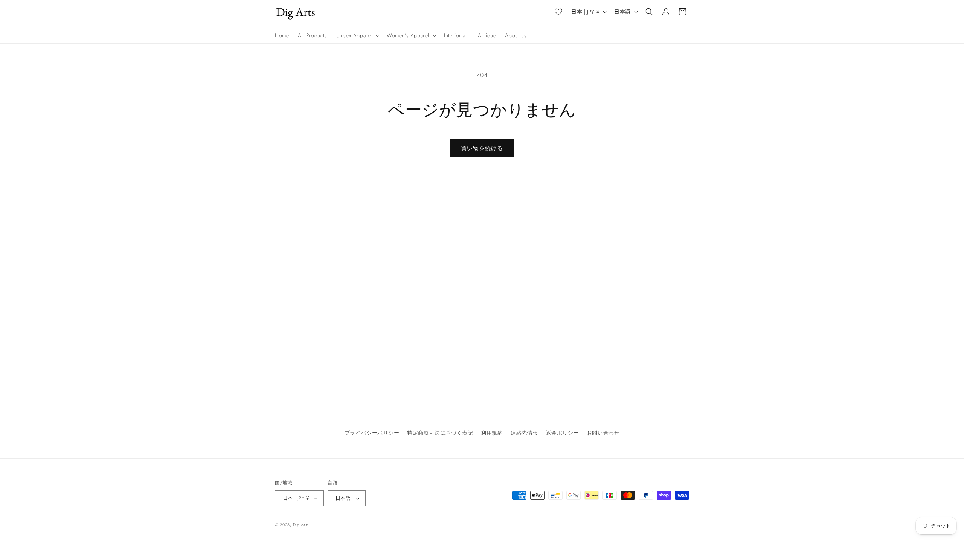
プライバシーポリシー (372, 433)
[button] (357, 35)
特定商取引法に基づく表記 (440, 433)
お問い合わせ (603, 433)
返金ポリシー (562, 433)
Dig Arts (301, 525)
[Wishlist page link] (558, 11)
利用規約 (492, 433)
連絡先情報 (524, 433)
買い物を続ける (482, 148)
